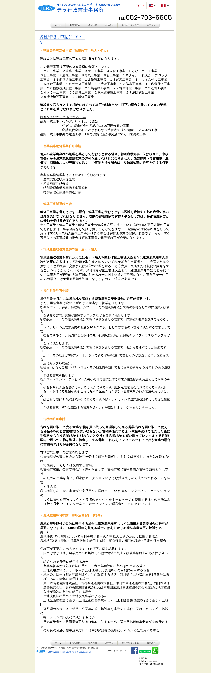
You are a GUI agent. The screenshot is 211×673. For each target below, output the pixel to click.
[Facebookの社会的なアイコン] (134, 650)
